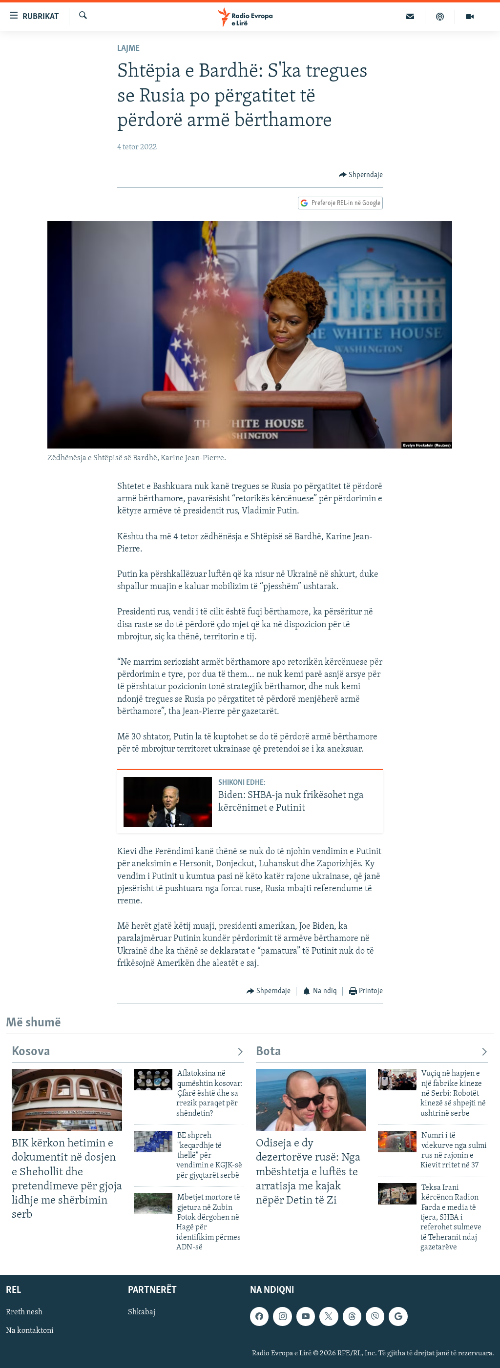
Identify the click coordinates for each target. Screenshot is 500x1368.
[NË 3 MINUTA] (410, 16)
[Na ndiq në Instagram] (282, 1316)
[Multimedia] (469, 16)
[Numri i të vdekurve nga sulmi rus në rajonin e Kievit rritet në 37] (397, 1141)
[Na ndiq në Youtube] (305, 1316)
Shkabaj (141, 1313)
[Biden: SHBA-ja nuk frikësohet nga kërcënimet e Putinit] (168, 802)
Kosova (31, 1052)
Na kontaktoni (30, 1331)
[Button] (361, 175)
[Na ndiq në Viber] (375, 1316)
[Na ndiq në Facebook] (259, 1316)
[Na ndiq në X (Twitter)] (328, 1316)
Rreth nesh (24, 1313)
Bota (268, 1052)
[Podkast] (440, 16)
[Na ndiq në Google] (398, 1316)
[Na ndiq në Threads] (352, 1316)
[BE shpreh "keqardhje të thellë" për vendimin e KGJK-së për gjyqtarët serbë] (153, 1141)
